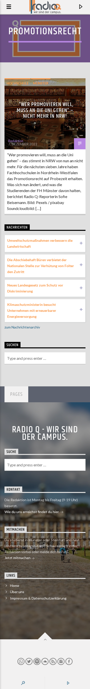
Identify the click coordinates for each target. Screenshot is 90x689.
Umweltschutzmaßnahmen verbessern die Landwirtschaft (39, 243)
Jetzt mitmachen (17, 558)
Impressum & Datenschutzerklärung (38, 598)
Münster (40, 83)
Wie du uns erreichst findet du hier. (32, 512)
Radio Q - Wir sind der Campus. (45, 433)
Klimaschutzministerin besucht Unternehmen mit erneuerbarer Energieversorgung (31, 310)
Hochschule (17, 83)
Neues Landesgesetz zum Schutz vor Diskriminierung (35, 288)
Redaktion (15, 141)
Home (14, 585)
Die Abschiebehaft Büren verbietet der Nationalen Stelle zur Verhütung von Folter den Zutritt (40, 266)
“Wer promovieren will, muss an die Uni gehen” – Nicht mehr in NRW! (45, 110)
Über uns (17, 592)
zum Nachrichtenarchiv (22, 327)
